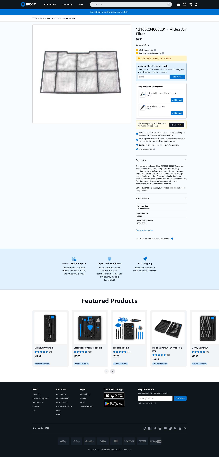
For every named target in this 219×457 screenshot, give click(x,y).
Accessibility (85, 394)
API (33, 410)
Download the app (113, 389)
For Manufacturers (64, 406)
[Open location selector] (184, 4)
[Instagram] (160, 428)
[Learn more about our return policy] (154, 149)
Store (34, 18)
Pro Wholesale (62, 398)
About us (36, 394)
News (58, 414)
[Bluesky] (175, 428)
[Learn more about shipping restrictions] (155, 50)
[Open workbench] (178, 4)
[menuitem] (50, 4)
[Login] (196, 4)
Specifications (142, 198)
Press (58, 410)
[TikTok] (144, 428)
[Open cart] (190, 4)
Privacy (83, 398)
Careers (35, 406)
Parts (42, 18)
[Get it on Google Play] (114, 404)
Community (61, 394)
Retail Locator (62, 402)
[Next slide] (112, 371)
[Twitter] (155, 428)
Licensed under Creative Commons (116, 449)
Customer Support (40, 398)
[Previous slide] (106, 371)
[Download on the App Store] (114, 395)
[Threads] (179, 428)
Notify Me (177, 77)
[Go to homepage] (29, 4)
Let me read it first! (148, 403)
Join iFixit (176, 125)
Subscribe (180, 398)
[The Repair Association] (185, 428)
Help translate (38, 428)
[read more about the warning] (172, 239)
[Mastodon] (170, 428)
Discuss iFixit (37, 402)
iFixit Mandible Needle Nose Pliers (161, 93)
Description (141, 160)
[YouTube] (165, 428)
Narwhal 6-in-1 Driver (156, 106)
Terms (82, 402)
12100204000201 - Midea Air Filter (61, 18)
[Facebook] (149, 428)
